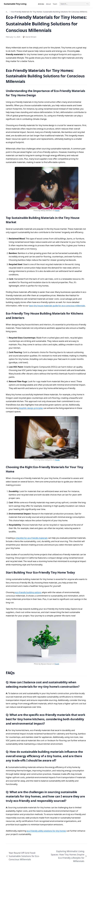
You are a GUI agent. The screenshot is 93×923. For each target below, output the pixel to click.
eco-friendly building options (28, 592)
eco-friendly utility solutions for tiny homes (46, 830)
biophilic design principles (31, 408)
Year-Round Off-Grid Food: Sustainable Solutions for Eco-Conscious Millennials (24, 856)
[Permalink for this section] (28, 81)
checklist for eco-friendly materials (31, 538)
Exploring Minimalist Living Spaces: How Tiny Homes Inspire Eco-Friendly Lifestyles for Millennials (67, 856)
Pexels (57, 210)
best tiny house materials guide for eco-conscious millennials (57, 305)
